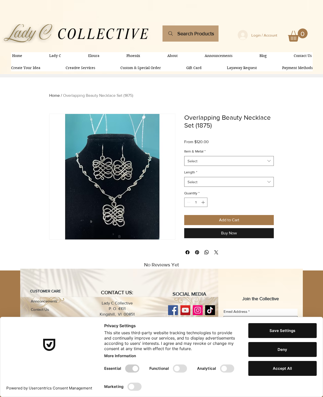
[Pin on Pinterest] (197, 252)
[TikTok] (210, 310)
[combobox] (229, 161)
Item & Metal (195, 151)
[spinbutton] (195, 202)
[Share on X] (216, 252)
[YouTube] (185, 310)
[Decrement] (188, 202)
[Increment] (203, 202)
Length (190, 172)
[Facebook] (173, 310)
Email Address (237, 311)
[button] (298, 35)
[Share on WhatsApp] (207, 252)
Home (54, 95)
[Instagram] (198, 310)
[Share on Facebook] (187, 252)
